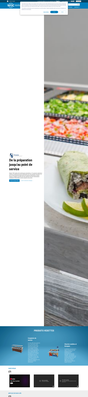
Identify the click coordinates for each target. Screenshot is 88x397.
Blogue (70, 7)
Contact (76, 7)
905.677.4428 (12, 1)
